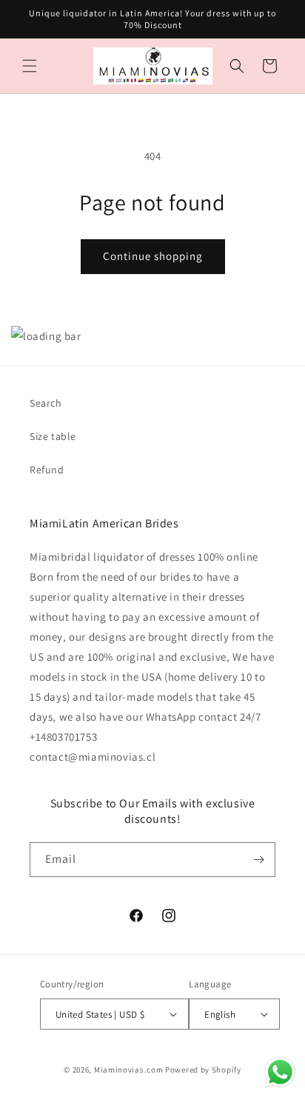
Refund (47, 469)
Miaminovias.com (129, 1069)
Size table (53, 436)
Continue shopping (153, 256)
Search (46, 403)
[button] (29, 66)
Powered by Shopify (203, 1069)
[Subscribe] (258, 859)
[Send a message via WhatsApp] (280, 1072)
